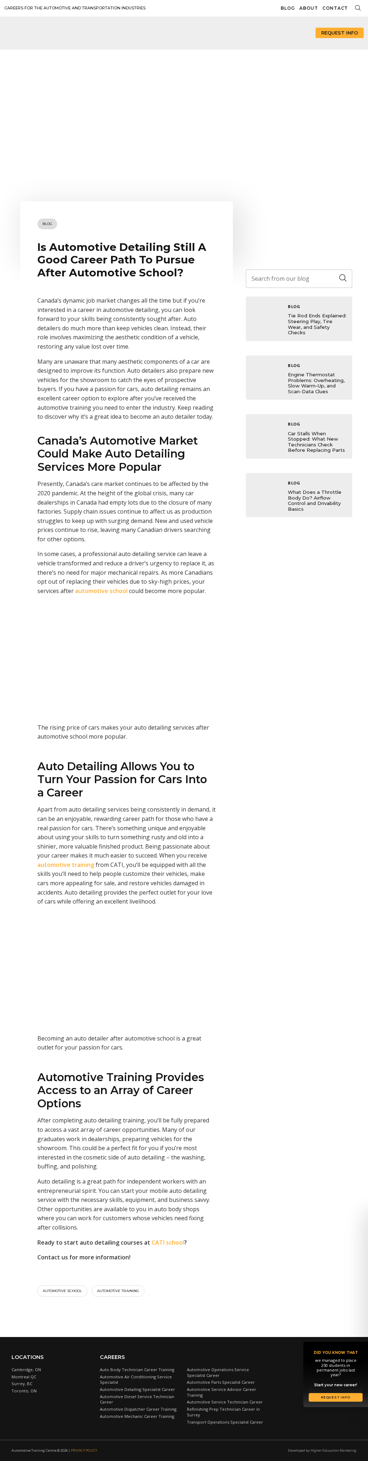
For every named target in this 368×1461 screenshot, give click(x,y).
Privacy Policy (84, 1450)
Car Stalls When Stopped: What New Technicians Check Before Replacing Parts (316, 442)
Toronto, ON (24, 1390)
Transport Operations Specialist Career (225, 1422)
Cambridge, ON (26, 1369)
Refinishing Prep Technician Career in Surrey (223, 1412)
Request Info (339, 33)
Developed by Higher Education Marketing (322, 1450)
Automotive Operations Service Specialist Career (218, 1372)
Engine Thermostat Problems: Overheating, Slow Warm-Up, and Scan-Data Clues (316, 383)
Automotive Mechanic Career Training (137, 1416)
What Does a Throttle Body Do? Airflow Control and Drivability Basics (314, 500)
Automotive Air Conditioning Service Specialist (136, 1379)
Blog (288, 8)
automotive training (118, 1290)
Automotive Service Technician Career (225, 1402)
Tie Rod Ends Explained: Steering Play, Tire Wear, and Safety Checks (317, 324)
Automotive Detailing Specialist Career (137, 1389)
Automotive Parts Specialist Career (221, 1382)
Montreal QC (24, 1376)
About (308, 8)
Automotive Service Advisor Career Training (221, 1392)
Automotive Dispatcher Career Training (138, 1409)
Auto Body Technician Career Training (137, 1369)
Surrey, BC (22, 1383)
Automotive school (62, 1290)
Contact (335, 8)
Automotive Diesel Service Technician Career (137, 1399)
